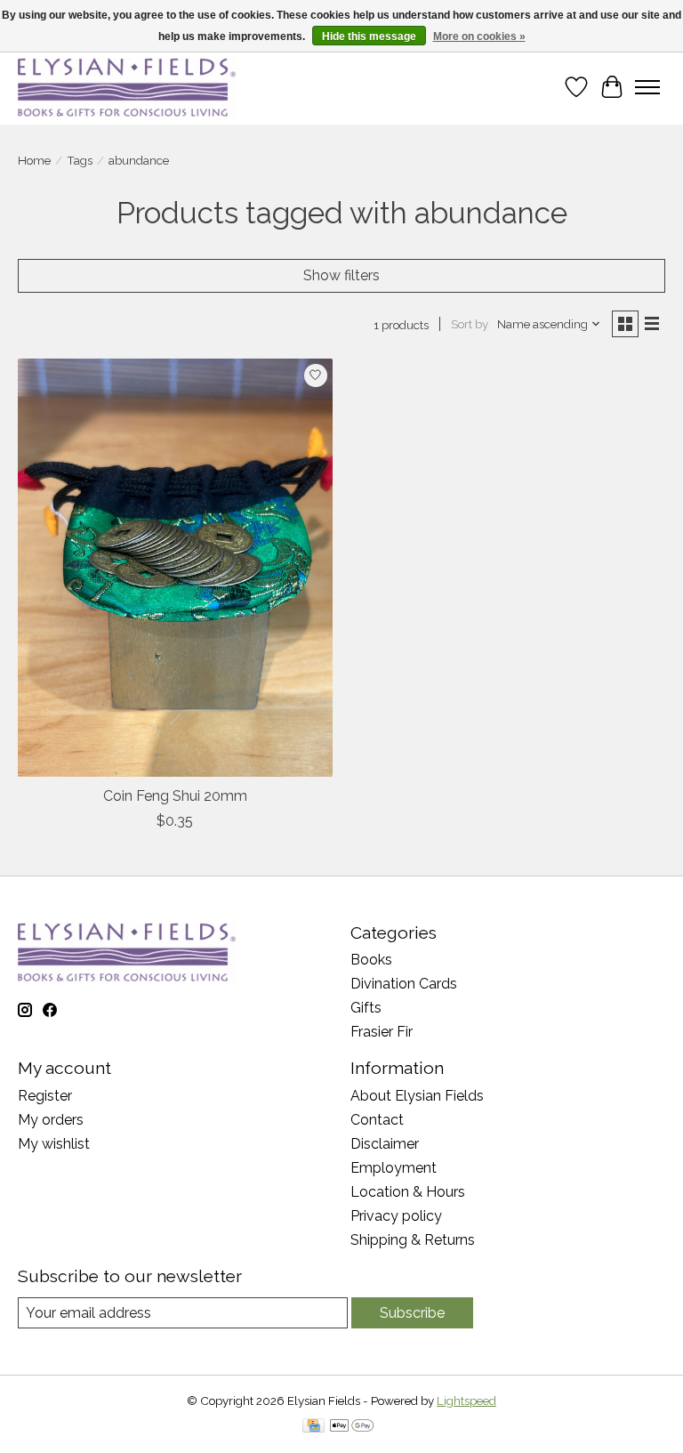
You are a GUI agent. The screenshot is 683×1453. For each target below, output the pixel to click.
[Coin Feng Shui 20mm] (175, 568)
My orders (51, 1119)
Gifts (366, 1007)
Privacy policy (396, 1215)
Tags (79, 160)
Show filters (341, 275)
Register (45, 1095)
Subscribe (412, 1312)
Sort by (469, 324)
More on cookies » (479, 36)
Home (34, 160)
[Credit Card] (313, 1426)
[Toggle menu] (647, 87)
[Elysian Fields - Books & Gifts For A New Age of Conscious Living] (127, 86)
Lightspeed (466, 1400)
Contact (377, 1119)
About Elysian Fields (417, 1095)
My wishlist (54, 1143)
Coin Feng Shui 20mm (175, 795)
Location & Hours (407, 1191)
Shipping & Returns (412, 1239)
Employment (393, 1167)
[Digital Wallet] (352, 1426)
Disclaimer (384, 1143)
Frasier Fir (381, 1031)
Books (371, 959)
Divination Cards (403, 983)
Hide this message (369, 36)
